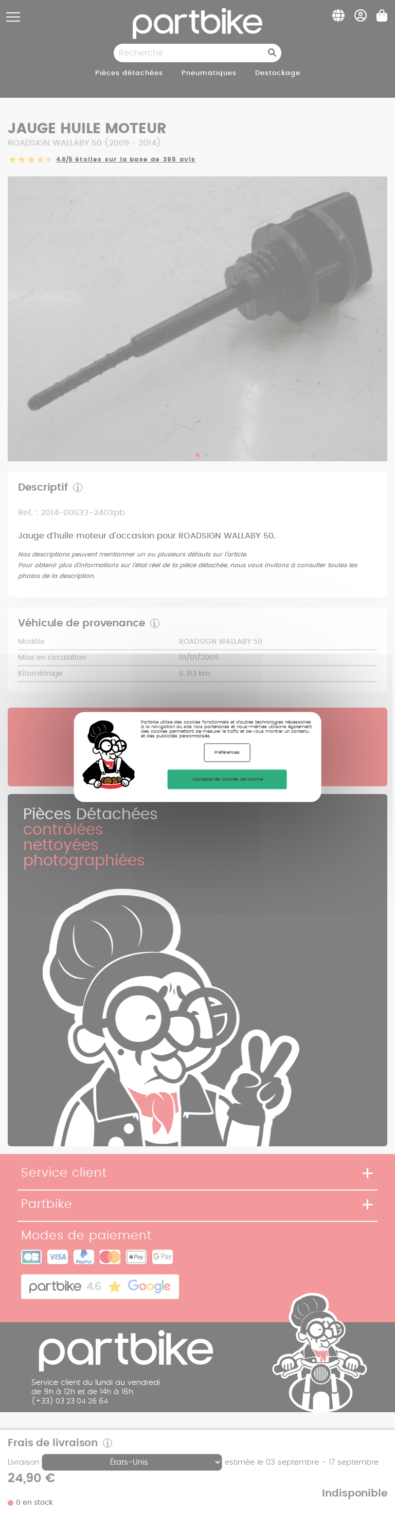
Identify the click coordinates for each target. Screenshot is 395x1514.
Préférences (227, 752)
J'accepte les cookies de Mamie (227, 779)
